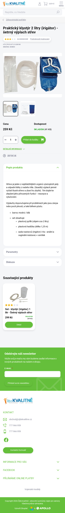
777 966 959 (15, 425)
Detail (19, 325)
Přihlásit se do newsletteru (18, 383)
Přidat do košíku (30, 139)
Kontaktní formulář (18, 450)
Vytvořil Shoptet (21, 508)
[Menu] (61, 4)
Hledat (58, 12)
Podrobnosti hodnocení (39, 39)
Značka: (9, 47)
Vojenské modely (32, 489)
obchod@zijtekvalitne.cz (20, 419)
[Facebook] (5, 439)
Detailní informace (12, 149)
